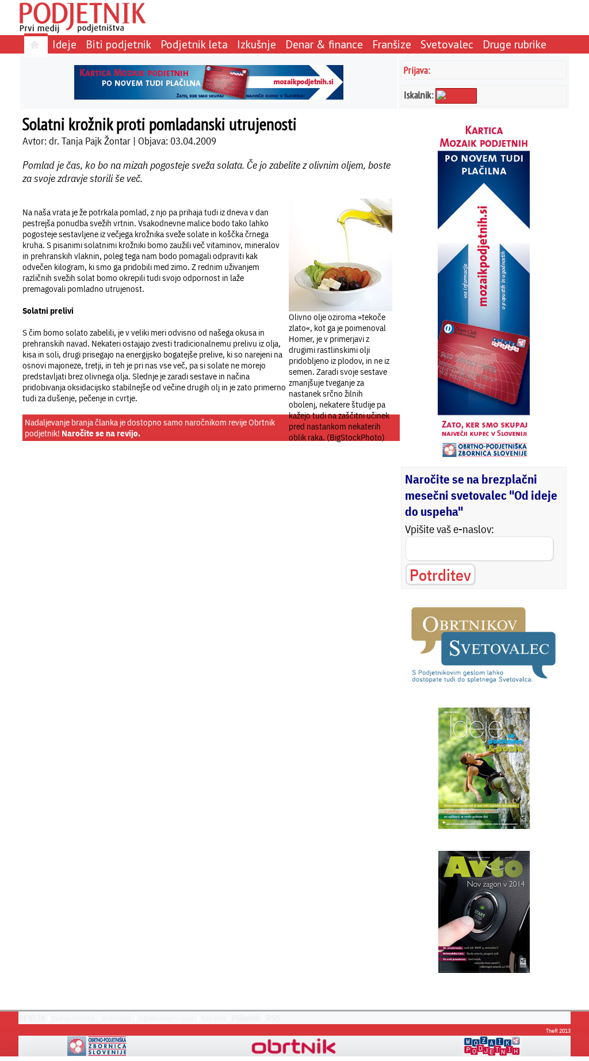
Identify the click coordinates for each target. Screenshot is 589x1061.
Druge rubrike (514, 44)
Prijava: (417, 70)
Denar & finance (324, 44)
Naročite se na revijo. (101, 433)
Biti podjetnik (118, 44)
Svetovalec (446, 44)
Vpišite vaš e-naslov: (449, 529)
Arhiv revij (116, 1018)
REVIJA (31, 1018)
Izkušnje (256, 44)
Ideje (64, 44)
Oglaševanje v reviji (166, 1018)
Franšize (391, 44)
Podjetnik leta (194, 44)
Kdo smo (213, 1018)
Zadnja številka (73, 1018)
